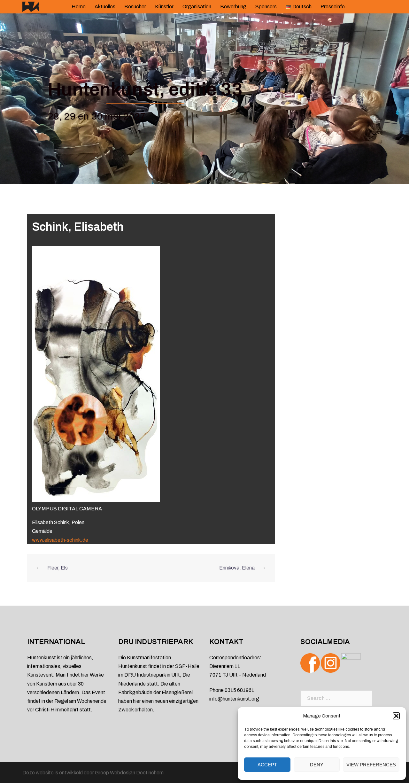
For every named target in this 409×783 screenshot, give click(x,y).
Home (79, 6)
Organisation (196, 6)
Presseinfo (332, 6)
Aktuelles (105, 6)
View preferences (371, 764)
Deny (316, 764)
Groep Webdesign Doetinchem (129, 772)
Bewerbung (233, 6)
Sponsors (266, 6)
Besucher (135, 6)
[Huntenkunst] (30, 6)
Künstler (164, 6)
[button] (396, 716)
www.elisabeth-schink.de (60, 540)
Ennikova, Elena (237, 567)
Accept (267, 764)
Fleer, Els (57, 567)
